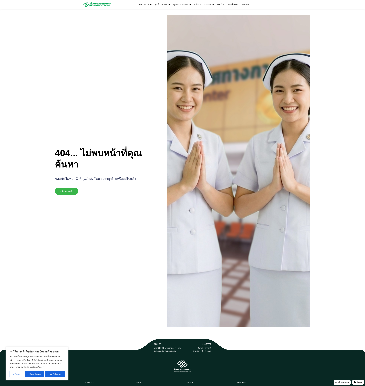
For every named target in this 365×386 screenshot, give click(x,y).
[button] (146, 4)
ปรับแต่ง (16, 374)
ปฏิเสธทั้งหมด (35, 374)
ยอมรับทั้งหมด (55, 374)
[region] (37, 363)
